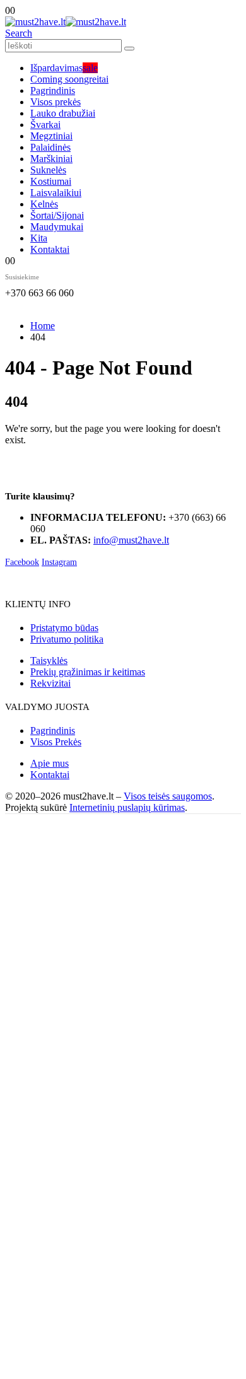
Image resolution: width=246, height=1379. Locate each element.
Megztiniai (51, 136)
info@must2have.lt (131, 540)
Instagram (59, 562)
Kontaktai (49, 249)
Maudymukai (56, 226)
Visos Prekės (55, 741)
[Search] (129, 48)
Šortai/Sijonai (57, 215)
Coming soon (69, 79)
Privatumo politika (66, 639)
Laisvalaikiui (55, 192)
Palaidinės (50, 147)
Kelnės (44, 204)
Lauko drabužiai (62, 113)
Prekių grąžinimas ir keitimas (87, 671)
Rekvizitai (50, 683)
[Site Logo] (65, 21)
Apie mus (49, 763)
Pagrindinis (52, 90)
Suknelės (48, 170)
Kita (38, 238)
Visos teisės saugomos (168, 796)
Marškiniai (51, 158)
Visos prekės (55, 101)
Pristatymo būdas (64, 627)
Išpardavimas (64, 67)
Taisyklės (48, 660)
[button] (18, 33)
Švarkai (45, 124)
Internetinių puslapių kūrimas (127, 807)
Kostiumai (50, 181)
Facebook (22, 562)
